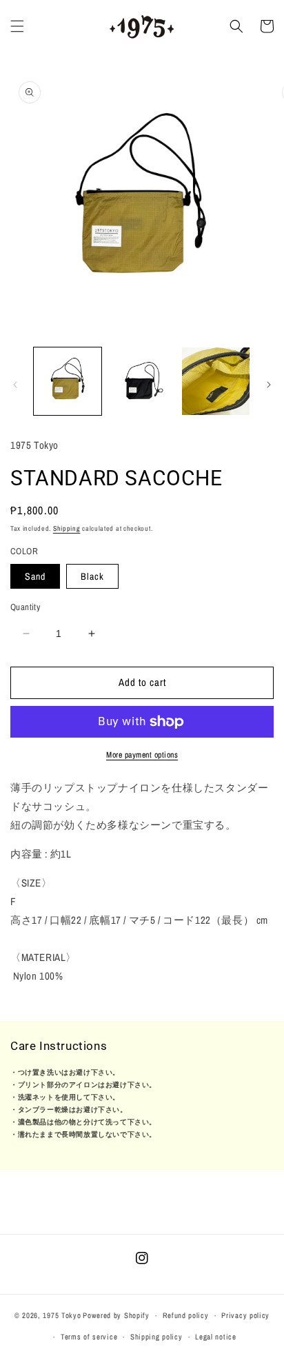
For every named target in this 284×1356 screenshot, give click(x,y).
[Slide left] (15, 385)
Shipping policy (156, 1337)
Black (92, 576)
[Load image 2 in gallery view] (142, 381)
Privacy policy (245, 1315)
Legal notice (215, 1337)
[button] (17, 26)
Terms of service (89, 1337)
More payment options (142, 754)
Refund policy (186, 1315)
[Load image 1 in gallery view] (67, 381)
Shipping (67, 528)
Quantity (25, 607)
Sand (35, 576)
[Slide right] (269, 385)
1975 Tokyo (62, 1315)
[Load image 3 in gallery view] (216, 381)
